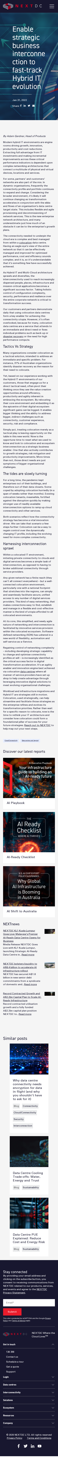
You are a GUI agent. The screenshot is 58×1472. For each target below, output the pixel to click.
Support (10, 1372)
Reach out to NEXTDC (37, 725)
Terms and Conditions (39, 1438)
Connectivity (30, 1106)
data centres (27, 671)
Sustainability (31, 1187)
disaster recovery (13, 336)
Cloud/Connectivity (11, 740)
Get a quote (12, 1367)
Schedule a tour (15, 1362)
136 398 (10, 1352)
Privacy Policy (14, 1438)
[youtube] (39, 1446)
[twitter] (25, 1446)
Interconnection (23, 1126)
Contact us (12, 1357)
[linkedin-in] (32, 1446)
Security (19, 1119)
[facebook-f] (18, 1446)
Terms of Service (19, 1321)
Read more (28, 954)
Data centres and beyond (30, 740)
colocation (25, 242)
